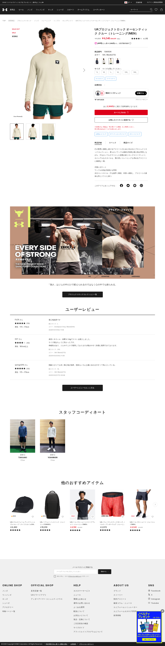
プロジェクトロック (24, 21)
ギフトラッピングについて (118, 134)
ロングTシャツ (67, 21)
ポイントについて (135, 134)
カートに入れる (120, 112)
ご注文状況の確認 (81, 623)
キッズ (50, 10)
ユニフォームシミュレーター (125, 607)
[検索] (151, 9)
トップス (57, 21)
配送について (79, 611)
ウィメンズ (40, 10)
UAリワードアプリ (38, 595)
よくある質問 (79, 607)
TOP (4, 21)
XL (118, 72)
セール (21, 10)
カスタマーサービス (82, 591)
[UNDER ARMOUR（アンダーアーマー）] (5, 9)
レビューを (82, 388)
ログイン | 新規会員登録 (155, 2)
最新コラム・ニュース (123, 603)
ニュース (77, 595)
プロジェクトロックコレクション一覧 (82, 294)
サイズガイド (99, 78)
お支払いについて (101, 134)
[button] (83, 70)
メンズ (29, 10)
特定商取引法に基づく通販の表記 (56, 644)
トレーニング (46, 21)
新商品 (12, 10)
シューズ (60, 10)
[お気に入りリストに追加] (32, 516)
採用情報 (117, 615)
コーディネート (111, 78)
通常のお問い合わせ (82, 603)
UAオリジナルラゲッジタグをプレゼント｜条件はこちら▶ (23, 2)
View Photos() (18, 116)
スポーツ (70, 10)
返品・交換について (82, 619)
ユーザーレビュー (82, 309)
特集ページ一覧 (8, 611)
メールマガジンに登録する (82, 567)
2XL (126, 72)
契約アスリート (120, 599)
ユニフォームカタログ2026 (125, 611)
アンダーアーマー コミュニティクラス (47, 599)
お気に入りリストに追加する (120, 120)
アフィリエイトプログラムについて (88, 632)
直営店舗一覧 (36, 591)
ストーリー (118, 595)
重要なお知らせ (80, 599)
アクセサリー (7, 607)
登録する (104, 571)
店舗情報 (139, 2)
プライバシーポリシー (74, 576)
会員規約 (73, 644)
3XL (134, 72)
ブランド (117, 591)
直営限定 (11, 21)
